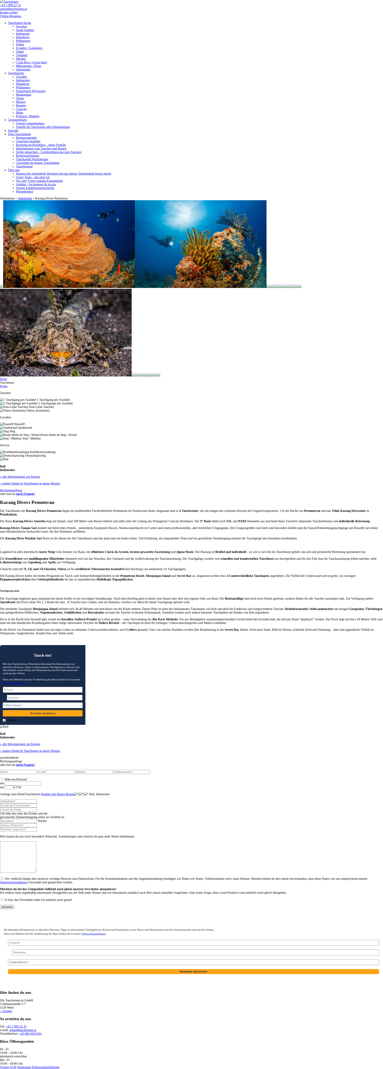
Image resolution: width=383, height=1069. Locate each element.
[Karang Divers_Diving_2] (139, 375)
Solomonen (23, 69)
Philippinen (23, 40)
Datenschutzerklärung (15, 682)
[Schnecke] (133, 375)
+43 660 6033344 (30, 1033)
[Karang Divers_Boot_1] (149, 375)
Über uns (14, 170)
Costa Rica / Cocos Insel (31, 62)
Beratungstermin (26, 137)
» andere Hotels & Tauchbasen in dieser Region (30, 483)
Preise (4, 386)
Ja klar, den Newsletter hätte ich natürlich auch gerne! (38, 900)
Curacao (21, 109)
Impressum (24, 1067)
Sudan (20, 44)
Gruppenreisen (17, 119)
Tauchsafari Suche (19, 23)
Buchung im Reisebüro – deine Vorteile (41, 145)
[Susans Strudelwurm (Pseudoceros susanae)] (136, 375)
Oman (20, 51)
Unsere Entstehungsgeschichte (35, 188)
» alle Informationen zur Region (20, 476)
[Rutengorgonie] (271, 287)
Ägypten (21, 26)
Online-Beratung (10, 16)
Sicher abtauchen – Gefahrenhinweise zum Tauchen (48, 152)
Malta (19, 112)
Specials (13, 130)
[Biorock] (284, 287)
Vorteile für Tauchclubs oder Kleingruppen (43, 127)
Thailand (21, 55)
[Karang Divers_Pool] (146, 375)
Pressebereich (24, 191)
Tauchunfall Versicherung (32, 159)
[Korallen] (69, 287)
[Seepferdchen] (296, 287)
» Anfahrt (6, 1011)
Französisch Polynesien (30, 91)
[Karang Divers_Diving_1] (142, 375)
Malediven (22, 37)
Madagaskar (23, 94)
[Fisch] (1, 287)
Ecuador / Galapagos (29, 48)
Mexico (21, 101)
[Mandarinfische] (274, 287)
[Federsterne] (201, 287)
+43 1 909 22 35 (10, 5)
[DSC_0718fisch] (66, 375)
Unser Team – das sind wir (33, 177)
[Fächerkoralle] (268, 287)
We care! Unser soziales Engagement (39, 180)
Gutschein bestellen (28, 141)
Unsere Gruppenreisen (30, 123)
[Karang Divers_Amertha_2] (155, 375)
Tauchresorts (16, 73)
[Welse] (293, 287)
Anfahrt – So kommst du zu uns (36, 184)
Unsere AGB (8, 1067)
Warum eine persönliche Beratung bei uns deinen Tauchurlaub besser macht (63, 173)
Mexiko (21, 58)
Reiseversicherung (27, 155)
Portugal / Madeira (27, 116)
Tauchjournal (24, 166)
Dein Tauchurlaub (19, 134)
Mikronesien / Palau (28, 66)
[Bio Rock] (280, 287)
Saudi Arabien (25, 30)
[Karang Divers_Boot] (152, 375)
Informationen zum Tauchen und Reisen (41, 148)
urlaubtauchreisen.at (13, 9)
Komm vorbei (9, 12)
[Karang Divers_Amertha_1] (158, 375)
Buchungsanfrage (11, 490)
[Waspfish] (300, 287)
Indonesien (23, 33)
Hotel (3, 379)
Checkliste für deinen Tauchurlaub (37, 163)
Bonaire (21, 105)
